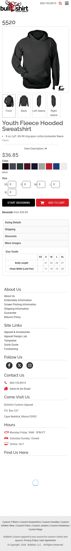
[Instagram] (29, 365)
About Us (9, 296)
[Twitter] (19, 365)
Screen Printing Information (20, 304)
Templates (10, 340)
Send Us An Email (20, 388)
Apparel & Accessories (17, 332)
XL (6, 192)
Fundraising (11, 348)
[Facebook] (9, 365)
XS (6, 184)
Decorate (7, 212)
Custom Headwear (59, 525)
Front (9, 110)
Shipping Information (16, 308)
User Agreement (48, 540)
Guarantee (10, 312)
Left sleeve (39, 110)
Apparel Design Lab (15, 336)
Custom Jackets (40, 525)
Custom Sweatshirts (30, 522)
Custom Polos (23, 525)
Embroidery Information (18, 300)
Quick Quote (11, 344)
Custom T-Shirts (10, 522)
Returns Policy (12, 317)
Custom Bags (35, 529)
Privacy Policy (31, 540)
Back (24, 110)
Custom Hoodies (50, 522)
